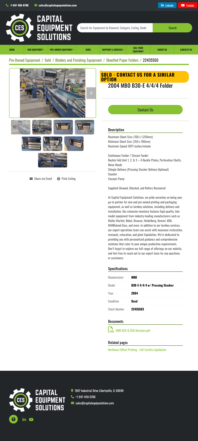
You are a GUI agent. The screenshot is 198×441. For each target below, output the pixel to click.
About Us (162, 49)
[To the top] (13, 419)
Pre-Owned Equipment (61, 49)
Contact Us (186, 49)
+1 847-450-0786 (19, 5)
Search (173, 27)
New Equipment (35, 49)
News (88, 49)
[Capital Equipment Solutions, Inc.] (37, 399)
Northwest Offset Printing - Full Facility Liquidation (137, 349)
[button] (36, 50)
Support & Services (112, 49)
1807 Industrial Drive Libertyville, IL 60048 (99, 390)
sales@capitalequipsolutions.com (58, 5)
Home (12, 49)
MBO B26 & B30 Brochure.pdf (133, 330)
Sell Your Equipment (138, 49)
